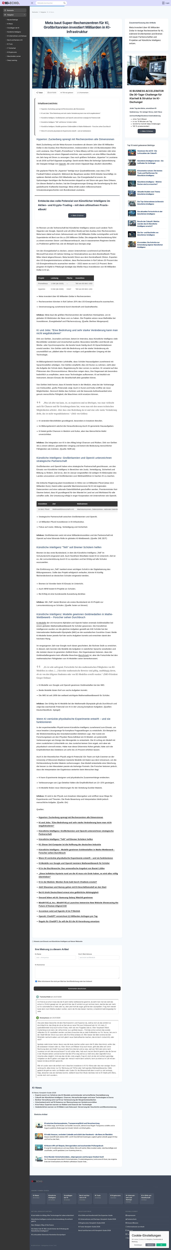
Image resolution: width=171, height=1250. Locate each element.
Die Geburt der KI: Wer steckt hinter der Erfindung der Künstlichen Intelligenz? (50, 1230)
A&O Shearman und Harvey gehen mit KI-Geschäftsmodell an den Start (72, 887)
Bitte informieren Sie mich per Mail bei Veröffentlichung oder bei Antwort (65, 981)
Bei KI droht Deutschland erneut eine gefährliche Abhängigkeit (68, 892)
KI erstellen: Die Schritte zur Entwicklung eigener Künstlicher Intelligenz (150, 244)
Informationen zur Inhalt (135, 1227)
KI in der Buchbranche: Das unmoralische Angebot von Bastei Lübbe (72, 868)
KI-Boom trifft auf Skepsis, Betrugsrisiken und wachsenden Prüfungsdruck (73, 1146)
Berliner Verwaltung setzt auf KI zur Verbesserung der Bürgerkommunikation (65, 1100)
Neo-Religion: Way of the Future (42, 1225)
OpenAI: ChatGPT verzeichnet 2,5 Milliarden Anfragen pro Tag (68, 916)
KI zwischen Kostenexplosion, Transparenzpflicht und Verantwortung (71, 1123)
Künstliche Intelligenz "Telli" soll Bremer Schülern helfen (66, 839)
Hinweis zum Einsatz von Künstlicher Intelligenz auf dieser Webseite (58, 941)
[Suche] (64, 3)
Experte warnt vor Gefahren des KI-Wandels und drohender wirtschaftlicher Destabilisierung (72, 1095)
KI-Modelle (41, 623)
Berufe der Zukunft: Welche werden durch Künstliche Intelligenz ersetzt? (148, 223)
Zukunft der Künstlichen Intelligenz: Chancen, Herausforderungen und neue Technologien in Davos (74, 1097)
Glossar (130, 1230)
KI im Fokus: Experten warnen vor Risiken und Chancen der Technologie (63, 1105)
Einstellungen (138, 1245)
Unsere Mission (132, 1223)
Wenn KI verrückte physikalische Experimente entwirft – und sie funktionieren (76, 858)
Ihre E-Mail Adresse (85, 954)
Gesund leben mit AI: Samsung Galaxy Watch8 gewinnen (66, 897)
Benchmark (84, 655)
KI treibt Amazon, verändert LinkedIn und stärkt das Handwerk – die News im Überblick (78, 1134)
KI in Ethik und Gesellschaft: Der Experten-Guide (95, 1215)
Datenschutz (131, 1219)
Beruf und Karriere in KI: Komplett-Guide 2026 (94, 1230)
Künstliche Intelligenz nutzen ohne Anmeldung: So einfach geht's (52, 1220)
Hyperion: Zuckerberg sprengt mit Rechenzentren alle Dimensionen (71, 817)
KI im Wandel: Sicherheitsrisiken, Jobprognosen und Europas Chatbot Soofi (74, 1157)
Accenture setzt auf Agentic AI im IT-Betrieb (59, 911)
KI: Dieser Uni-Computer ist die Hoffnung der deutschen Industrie (70, 844)
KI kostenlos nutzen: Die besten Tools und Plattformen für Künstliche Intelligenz (149, 173)
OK (161, 1245)
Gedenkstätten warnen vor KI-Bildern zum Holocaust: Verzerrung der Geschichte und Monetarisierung (75, 1107)
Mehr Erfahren (78, 215)
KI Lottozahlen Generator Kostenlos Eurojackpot (48, 1234)
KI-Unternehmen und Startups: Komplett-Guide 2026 (97, 1219)
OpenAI (62, 164)
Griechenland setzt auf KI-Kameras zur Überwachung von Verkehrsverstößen (66, 1102)
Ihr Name (38, 954)
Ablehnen (150, 1245)
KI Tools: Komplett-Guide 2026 (89, 1227)
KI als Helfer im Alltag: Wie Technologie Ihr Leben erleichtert (52, 1215)
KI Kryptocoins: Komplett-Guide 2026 (91, 1223)
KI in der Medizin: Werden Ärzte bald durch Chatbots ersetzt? (68, 882)
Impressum (131, 1215)
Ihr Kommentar (40, 965)
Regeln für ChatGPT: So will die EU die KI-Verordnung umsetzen (69, 921)
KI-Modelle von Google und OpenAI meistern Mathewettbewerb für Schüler (74, 863)
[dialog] (149, 1239)
